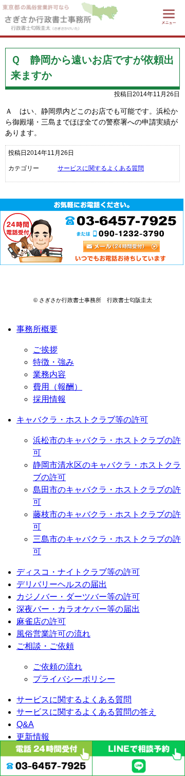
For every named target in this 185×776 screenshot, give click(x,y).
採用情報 (49, 399)
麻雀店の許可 (41, 621)
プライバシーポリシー (74, 679)
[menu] (169, 16)
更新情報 (32, 736)
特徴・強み (53, 362)
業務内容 (49, 374)
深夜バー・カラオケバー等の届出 (78, 609)
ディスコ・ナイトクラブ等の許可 (78, 572)
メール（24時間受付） (121, 246)
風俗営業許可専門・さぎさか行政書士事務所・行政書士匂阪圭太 (46, 18)
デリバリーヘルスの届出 (61, 584)
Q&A (25, 724)
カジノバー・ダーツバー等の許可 (78, 596)
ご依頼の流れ (57, 666)
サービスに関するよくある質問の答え (86, 712)
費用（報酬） (57, 386)
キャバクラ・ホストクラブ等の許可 (82, 419)
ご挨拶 (45, 349)
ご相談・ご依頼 (45, 646)
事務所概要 (37, 329)
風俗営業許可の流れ (53, 633)
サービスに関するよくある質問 (101, 168)
